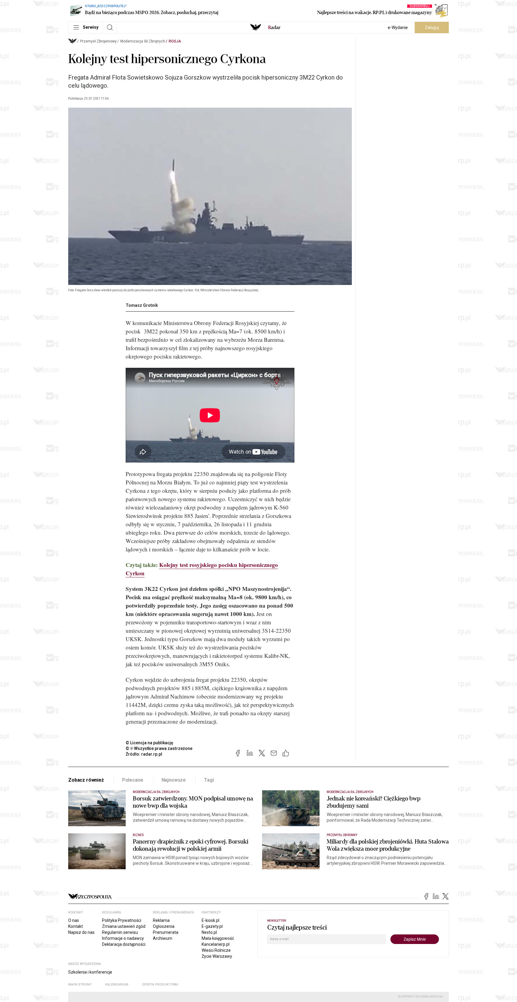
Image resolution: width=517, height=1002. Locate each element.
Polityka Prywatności (121, 920)
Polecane (132, 780)
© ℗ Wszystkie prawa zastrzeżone (159, 748)
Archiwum (162, 938)
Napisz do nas (81, 932)
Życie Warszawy (217, 956)
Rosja (175, 41)
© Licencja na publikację (150, 742)
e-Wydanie (398, 27)
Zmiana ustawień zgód (123, 926)
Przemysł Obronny (342, 835)
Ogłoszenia (163, 926)
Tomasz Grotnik (142, 305)
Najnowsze (174, 780)
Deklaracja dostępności (123, 944)
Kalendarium (116, 984)
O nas (73, 920)
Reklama (161, 920)
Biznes (138, 835)
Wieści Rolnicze (216, 950)
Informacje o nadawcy (123, 938)
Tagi (209, 780)
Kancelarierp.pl (215, 944)
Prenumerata (165, 932)
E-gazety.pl (212, 926)
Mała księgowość (218, 938)
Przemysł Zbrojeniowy (98, 41)
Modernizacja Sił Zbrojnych (142, 41)
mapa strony (80, 984)
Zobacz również (86, 780)
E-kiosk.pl (210, 920)
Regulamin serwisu (120, 932)
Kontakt (75, 926)
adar (274, 27)
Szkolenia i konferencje (90, 972)
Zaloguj (432, 27)
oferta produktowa (160, 984)
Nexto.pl (209, 932)
